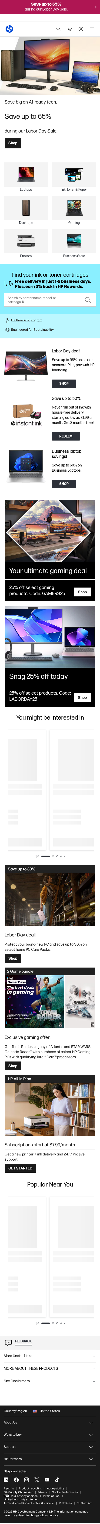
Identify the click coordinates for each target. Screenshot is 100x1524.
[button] (50, 1356)
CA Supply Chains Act (18, 1492)
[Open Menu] (92, 29)
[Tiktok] (57, 1479)
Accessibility (55, 1488)
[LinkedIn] (6, 1479)
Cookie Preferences (65, 1492)
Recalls (9, 1488)
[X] (36, 1479)
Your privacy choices (24, 1496)
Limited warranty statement (21, 1499)
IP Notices (65, 1503)
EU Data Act (84, 1503)
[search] (58, 29)
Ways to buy (13, 1435)
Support (10, 1447)
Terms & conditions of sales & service (29, 1503)
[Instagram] (26, 1479)
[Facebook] (16, 1479)
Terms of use (51, 1496)
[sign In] (81, 29)
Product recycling (30, 1488)
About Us (10, 1422)
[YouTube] (47, 1479)
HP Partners (13, 1459)
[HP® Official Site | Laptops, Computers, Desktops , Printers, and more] (9, 29)
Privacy (42, 1492)
